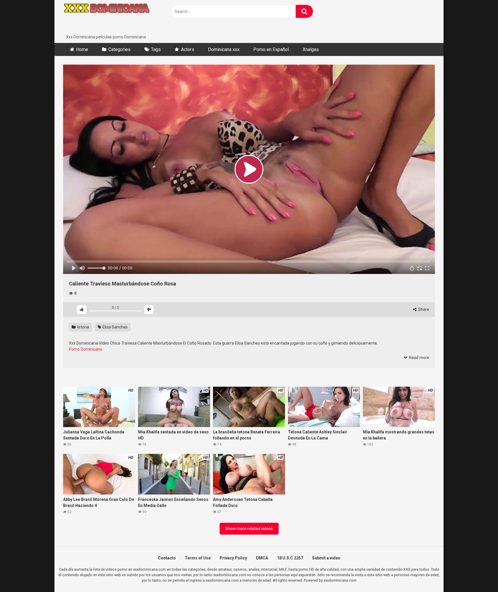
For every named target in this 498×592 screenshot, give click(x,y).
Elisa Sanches (115, 327)
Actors (187, 49)
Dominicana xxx (223, 49)
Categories (119, 49)
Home (82, 49)
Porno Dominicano (85, 349)
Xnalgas (311, 49)
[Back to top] (478, 574)
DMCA (262, 558)
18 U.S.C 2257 (290, 558)
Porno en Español (271, 49)
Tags (156, 49)
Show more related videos (249, 528)
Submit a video (326, 558)
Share (423, 309)
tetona (82, 327)
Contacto (167, 558)
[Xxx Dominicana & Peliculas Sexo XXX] (106, 17)
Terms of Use (198, 558)
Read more (418, 357)
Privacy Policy (233, 558)
